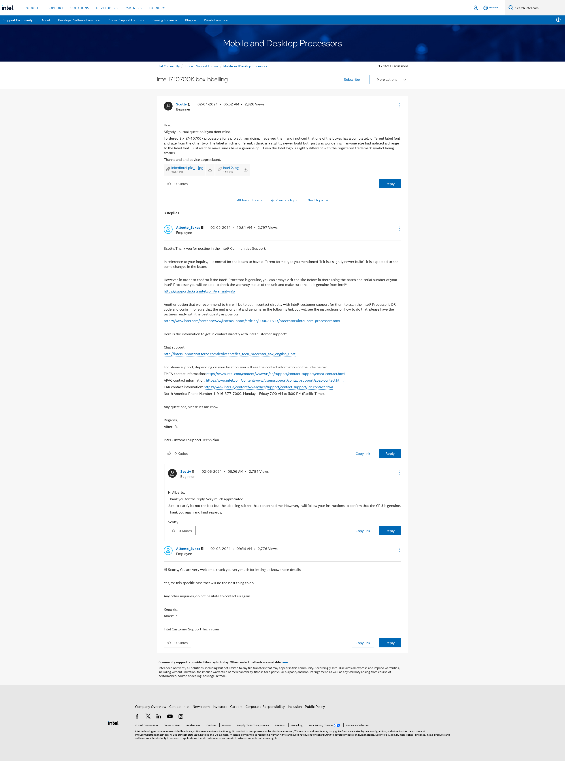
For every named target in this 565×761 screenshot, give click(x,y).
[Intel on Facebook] (137, 716)
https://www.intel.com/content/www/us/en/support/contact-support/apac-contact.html (274, 380)
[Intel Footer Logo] (113, 722)
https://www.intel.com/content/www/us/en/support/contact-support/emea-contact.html (275, 373)
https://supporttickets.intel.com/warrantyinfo (199, 291)
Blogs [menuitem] (189, 19)
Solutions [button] (79, 7)
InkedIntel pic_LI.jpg (187, 167)
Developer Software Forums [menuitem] (77, 19)
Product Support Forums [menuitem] (125, 19)
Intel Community (168, 66)
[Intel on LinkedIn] (159, 716)
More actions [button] (387, 79)
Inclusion (295, 706)
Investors (220, 706)
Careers (236, 706)
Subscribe (352, 79)
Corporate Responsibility (265, 706)
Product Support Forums (201, 66)
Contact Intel (179, 706)
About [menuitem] (46, 19)
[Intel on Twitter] (148, 716)
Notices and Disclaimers (214, 734)
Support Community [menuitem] (18, 19)
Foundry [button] (157, 7)
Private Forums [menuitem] (214, 19)
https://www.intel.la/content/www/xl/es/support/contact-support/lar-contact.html (268, 386)
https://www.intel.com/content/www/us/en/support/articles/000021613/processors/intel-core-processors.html (252, 320)
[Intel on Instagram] (181, 716)
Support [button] (55, 7)
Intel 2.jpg (231, 167)
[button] (399, 105)
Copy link (363, 453)
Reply (390, 183)
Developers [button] (107, 7)
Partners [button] (133, 7)
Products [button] (32, 7)
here (284, 662)
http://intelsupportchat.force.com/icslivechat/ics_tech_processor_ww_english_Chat (230, 353)
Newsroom (201, 706)
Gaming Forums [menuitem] (163, 19)
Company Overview (150, 706)
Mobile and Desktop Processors (245, 66)
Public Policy (315, 706)
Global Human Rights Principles (406, 734)
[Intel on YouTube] (170, 716)
